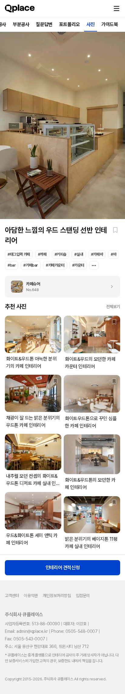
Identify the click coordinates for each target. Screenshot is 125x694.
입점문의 (83, 595)
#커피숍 (60, 254)
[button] (116, 8)
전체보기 (113, 306)
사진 (90, 24)
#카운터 (78, 265)
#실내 (78, 254)
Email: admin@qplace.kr (26, 631)
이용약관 (31, 595)
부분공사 (21, 24)
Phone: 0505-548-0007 (74, 631)
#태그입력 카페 (19, 254)
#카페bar (30, 265)
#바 (113, 254)
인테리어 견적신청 (62, 567)
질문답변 (44, 24)
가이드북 (109, 24)
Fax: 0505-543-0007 (25, 638)
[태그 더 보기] (94, 265)
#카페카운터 (55, 265)
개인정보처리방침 (57, 595)
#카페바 (97, 254)
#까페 (42, 254)
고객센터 (12, 595)
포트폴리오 (69, 24)
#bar (11, 265)
